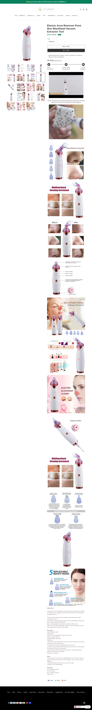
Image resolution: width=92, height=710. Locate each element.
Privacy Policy (32, 692)
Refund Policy (50, 692)
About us (19, 692)
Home (8, 692)
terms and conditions (70, 692)
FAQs (13, 692)
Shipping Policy (59, 692)
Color (48, 38)
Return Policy (41, 692)
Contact (25, 692)
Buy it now (66, 50)
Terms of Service (81, 692)
